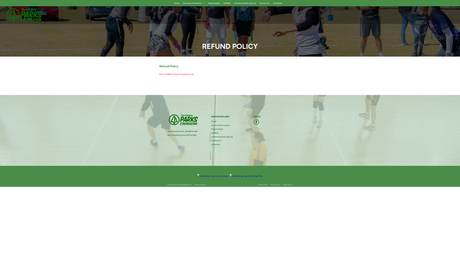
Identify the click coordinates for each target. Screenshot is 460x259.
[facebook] (256, 122)
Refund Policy (263, 185)
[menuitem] (178, 3)
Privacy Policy (275, 185)
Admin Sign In (288, 185)
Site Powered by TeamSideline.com (179, 185)
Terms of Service (200, 185)
